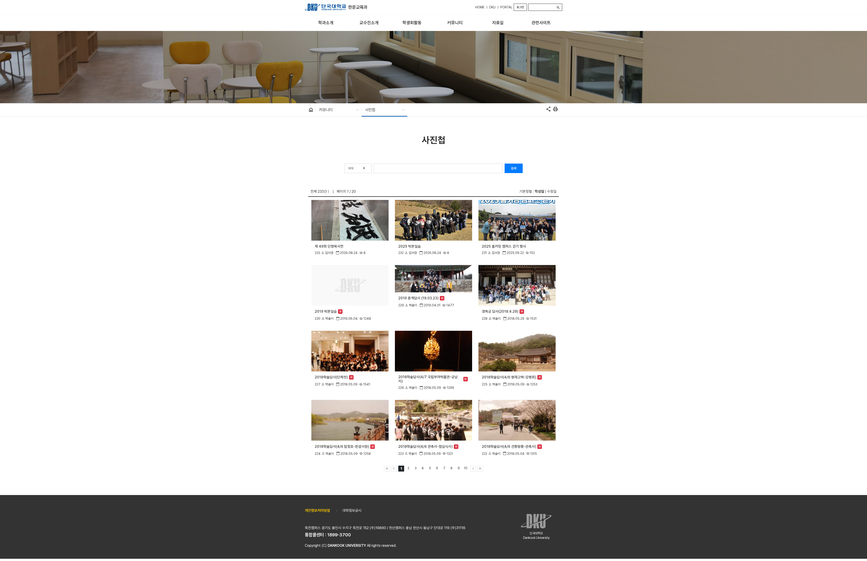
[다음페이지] (473, 469)
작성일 (539, 191)
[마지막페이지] (480, 469)
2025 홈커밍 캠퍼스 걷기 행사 (504, 246)
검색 (513, 168)
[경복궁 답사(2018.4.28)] (516, 285)
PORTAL (506, 7)
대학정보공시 (352, 510)
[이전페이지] (394, 469)
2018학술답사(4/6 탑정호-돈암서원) (342, 446)
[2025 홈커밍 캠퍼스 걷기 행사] (516, 220)
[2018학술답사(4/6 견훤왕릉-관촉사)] (516, 420)
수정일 (552, 191)
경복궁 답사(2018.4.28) (500, 311)
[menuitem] (326, 23)
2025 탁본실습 (409, 246)
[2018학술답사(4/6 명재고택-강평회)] (516, 351)
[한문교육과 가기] (325, 7)
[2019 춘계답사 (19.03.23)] (433, 278)
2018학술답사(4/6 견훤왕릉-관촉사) (509, 446)
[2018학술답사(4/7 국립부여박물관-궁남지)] (433, 351)
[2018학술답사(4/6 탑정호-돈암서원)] (349, 420)
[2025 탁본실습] (433, 220)
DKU (492, 7)
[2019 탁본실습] (349, 285)
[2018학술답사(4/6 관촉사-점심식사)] (433, 420)
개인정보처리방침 (317, 510)
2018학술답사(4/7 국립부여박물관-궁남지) (428, 379)
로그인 (520, 7)
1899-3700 (339, 535)
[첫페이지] (387, 469)
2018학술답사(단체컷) (331, 377)
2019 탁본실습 (326, 311)
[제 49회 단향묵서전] (349, 220)
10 (465, 468)
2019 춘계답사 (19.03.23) (418, 298)
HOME (480, 7)
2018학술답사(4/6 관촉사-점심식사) (425, 446)
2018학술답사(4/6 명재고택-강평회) (509, 377)
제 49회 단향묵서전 (329, 246)
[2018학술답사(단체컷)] (349, 351)
